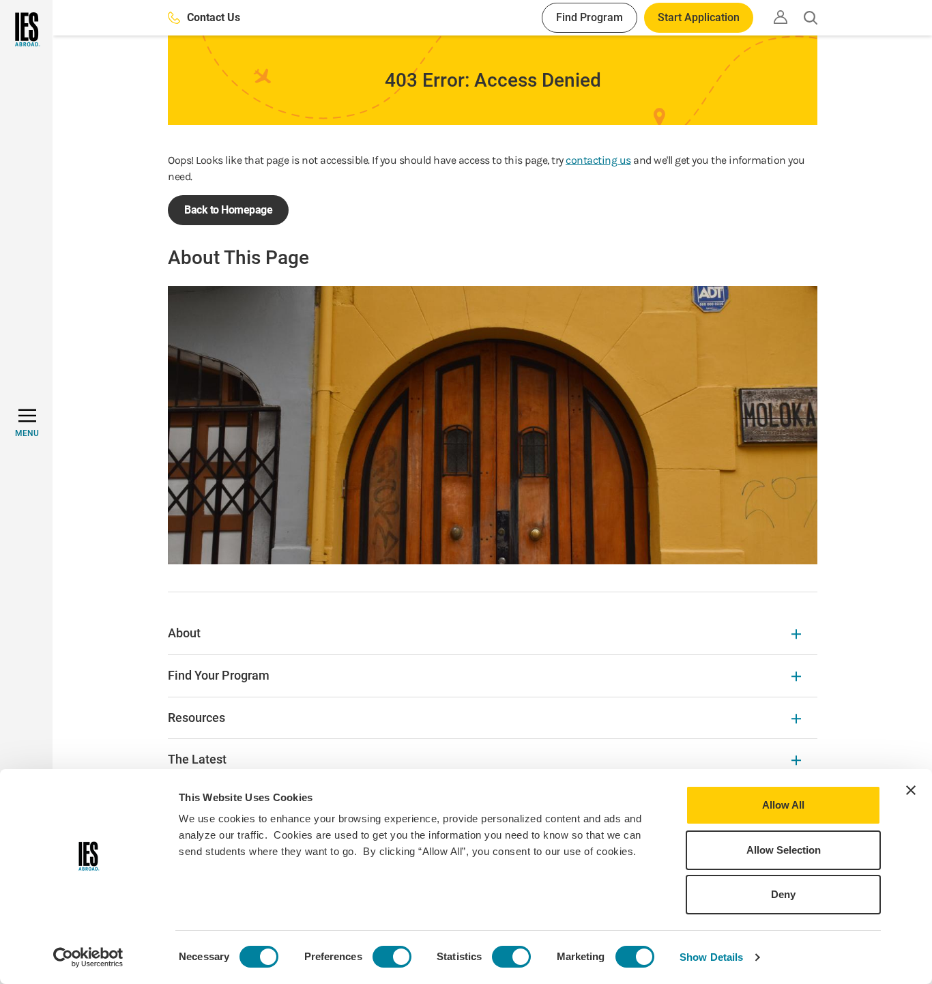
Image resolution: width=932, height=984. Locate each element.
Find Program (589, 17)
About (184, 633)
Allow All (783, 805)
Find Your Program (219, 675)
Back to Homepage (228, 209)
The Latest (197, 759)
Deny (783, 894)
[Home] (26, 29)
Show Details (711, 957)
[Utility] (780, 17)
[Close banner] (911, 790)
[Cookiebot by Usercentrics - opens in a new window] (88, 957)
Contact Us (213, 17)
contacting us (598, 160)
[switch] (392, 957)
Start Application (699, 17)
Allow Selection (783, 850)
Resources (196, 717)
